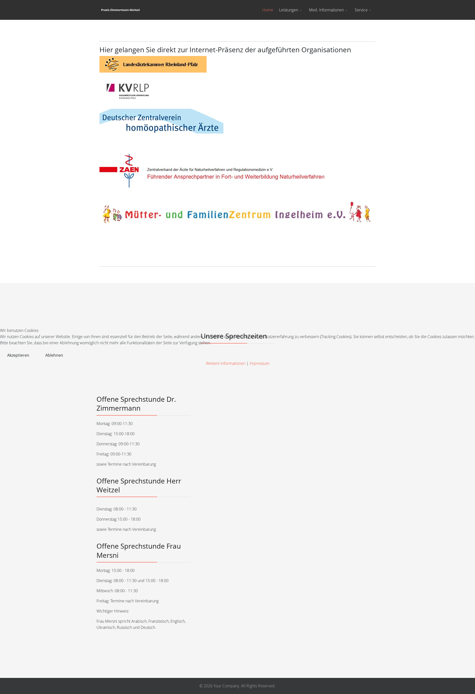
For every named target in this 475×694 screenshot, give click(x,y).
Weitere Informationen (225, 363)
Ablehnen (54, 355)
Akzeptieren (18, 355)
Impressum (259, 363)
